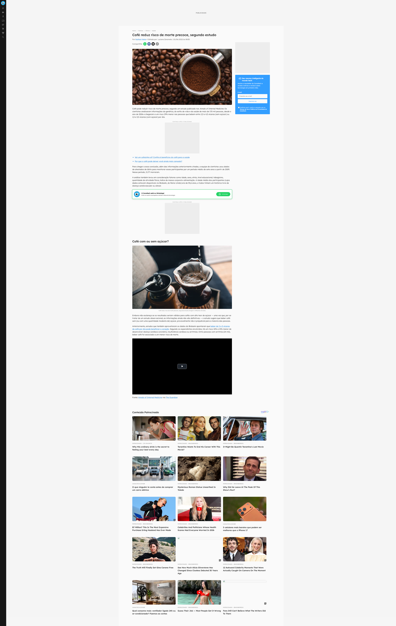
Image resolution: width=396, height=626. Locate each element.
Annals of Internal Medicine (150, 397)
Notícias (140, 30)
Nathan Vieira (140, 39)
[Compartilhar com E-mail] (153, 44)
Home (134, 30)
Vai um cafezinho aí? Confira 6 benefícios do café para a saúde (162, 157)
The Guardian (172, 397)
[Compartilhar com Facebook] (149, 44)
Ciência (147, 30)
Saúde (154, 30)
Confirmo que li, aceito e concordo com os (253, 109)
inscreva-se (252, 101)
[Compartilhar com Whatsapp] (145, 44)
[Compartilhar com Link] (157, 44)
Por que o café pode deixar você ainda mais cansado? (158, 161)
